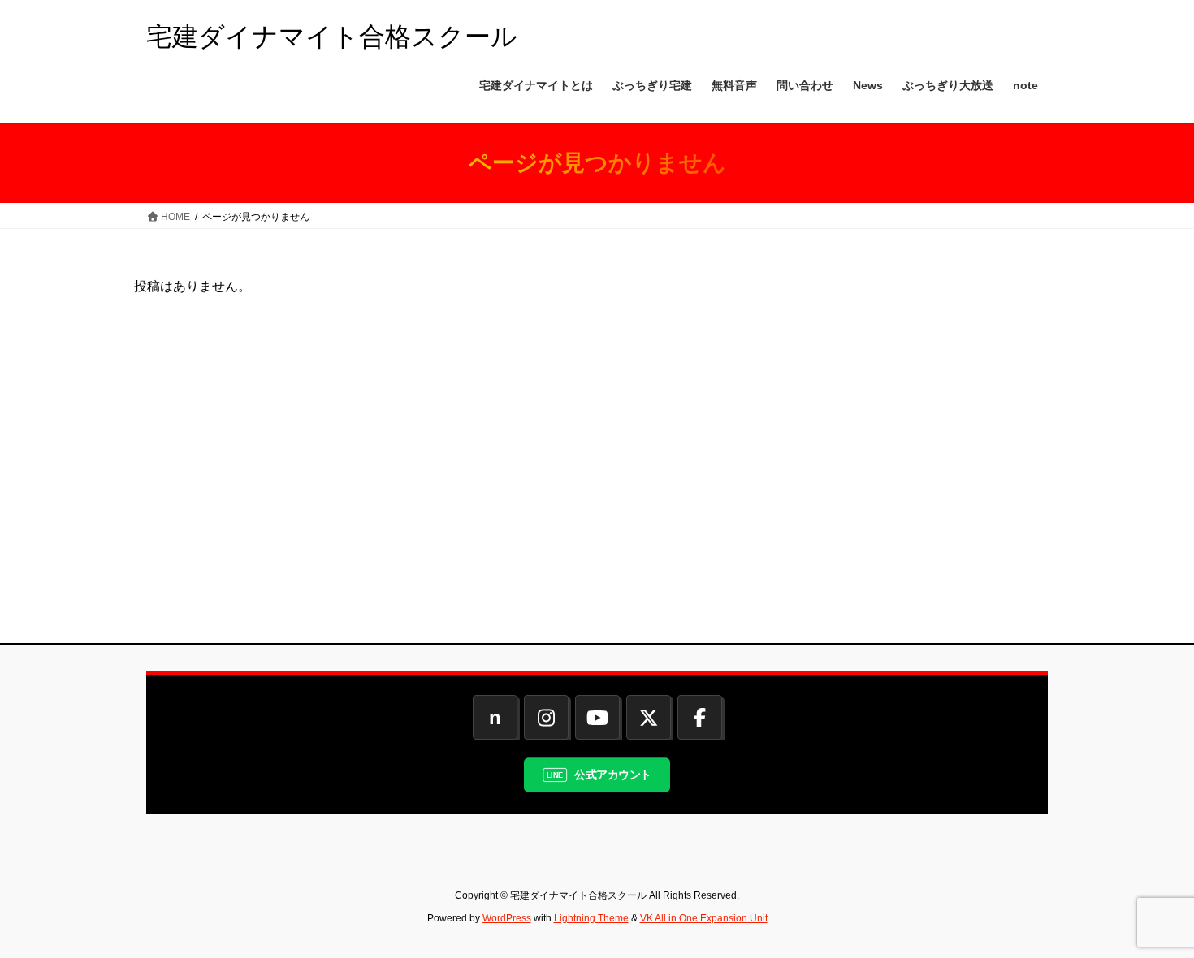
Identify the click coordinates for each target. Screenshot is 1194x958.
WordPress (506, 918)
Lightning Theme (591, 918)
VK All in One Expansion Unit (704, 918)
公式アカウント (612, 774)
